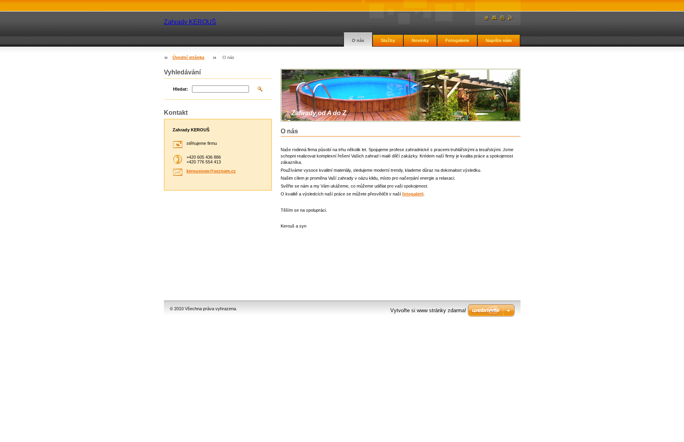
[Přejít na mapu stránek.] (494, 18)
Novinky (420, 40)
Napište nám (499, 40)
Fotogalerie (457, 40)
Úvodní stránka (188, 57)
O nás (358, 40)
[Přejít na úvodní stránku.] (486, 18)
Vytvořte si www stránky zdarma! (428, 310)
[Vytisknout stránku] (502, 18)
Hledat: (180, 89)
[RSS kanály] (510, 18)
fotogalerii (413, 194)
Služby (388, 40)
